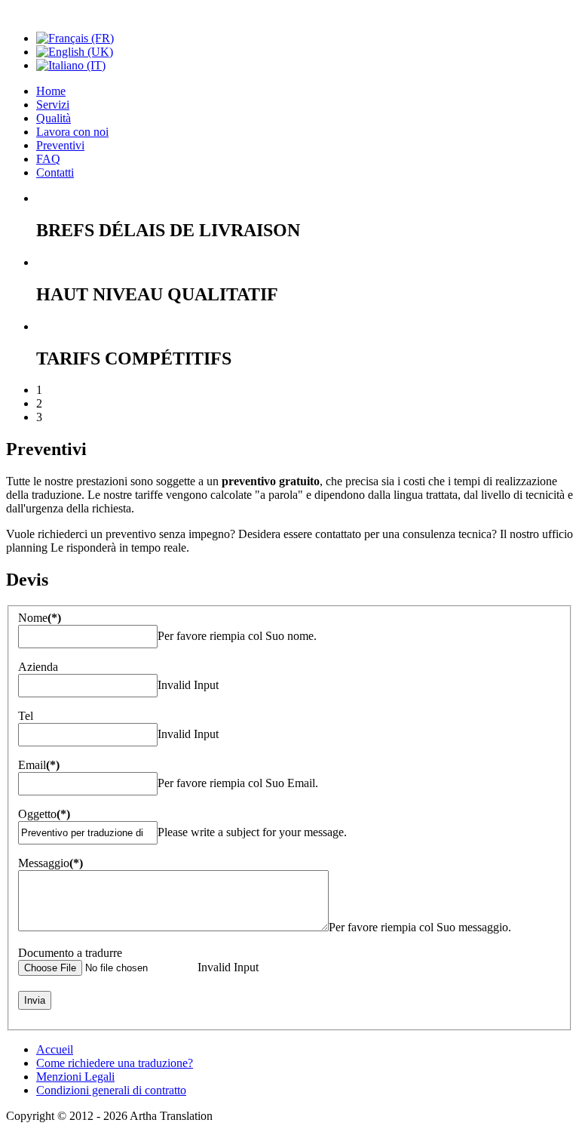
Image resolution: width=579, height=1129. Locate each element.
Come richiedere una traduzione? (114, 1063)
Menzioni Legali (75, 1076)
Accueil (54, 1049)
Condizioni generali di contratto (111, 1090)
